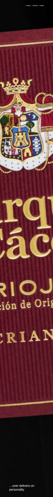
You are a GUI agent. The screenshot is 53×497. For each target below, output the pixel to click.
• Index (41, 5)
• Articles (35, 5)
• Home (28, 5)
